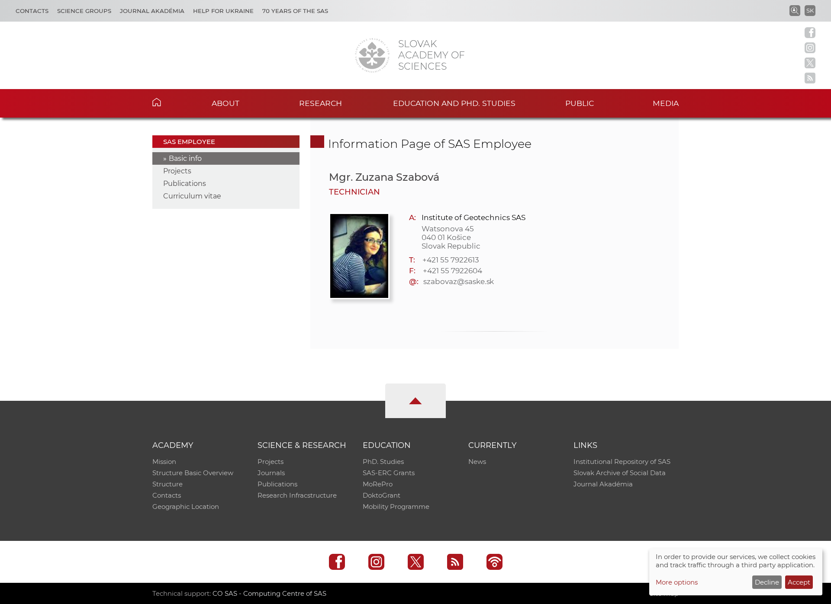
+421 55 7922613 (450, 260)
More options (677, 582)
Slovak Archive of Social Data (619, 473)
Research (320, 103)
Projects (177, 171)
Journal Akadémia (152, 10)
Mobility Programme (396, 506)
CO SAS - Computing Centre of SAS (269, 593)
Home (169, 102)
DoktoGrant (381, 495)
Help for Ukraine (223, 10)
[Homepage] (372, 55)
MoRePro (378, 484)
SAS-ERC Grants (389, 473)
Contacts (32, 10)
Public (579, 103)
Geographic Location (185, 506)
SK (810, 10)
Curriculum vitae (192, 196)
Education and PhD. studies (454, 103)
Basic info (185, 158)
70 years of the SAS (295, 10)
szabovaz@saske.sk (458, 281)
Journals (271, 473)
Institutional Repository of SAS (621, 461)
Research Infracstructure (297, 495)
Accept (799, 582)
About (225, 103)
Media (666, 103)
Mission (164, 461)
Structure (167, 484)
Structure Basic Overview (192, 473)
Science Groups (84, 10)
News (477, 461)
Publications (184, 183)
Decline (767, 582)
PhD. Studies (383, 461)
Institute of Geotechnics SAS (473, 217)
